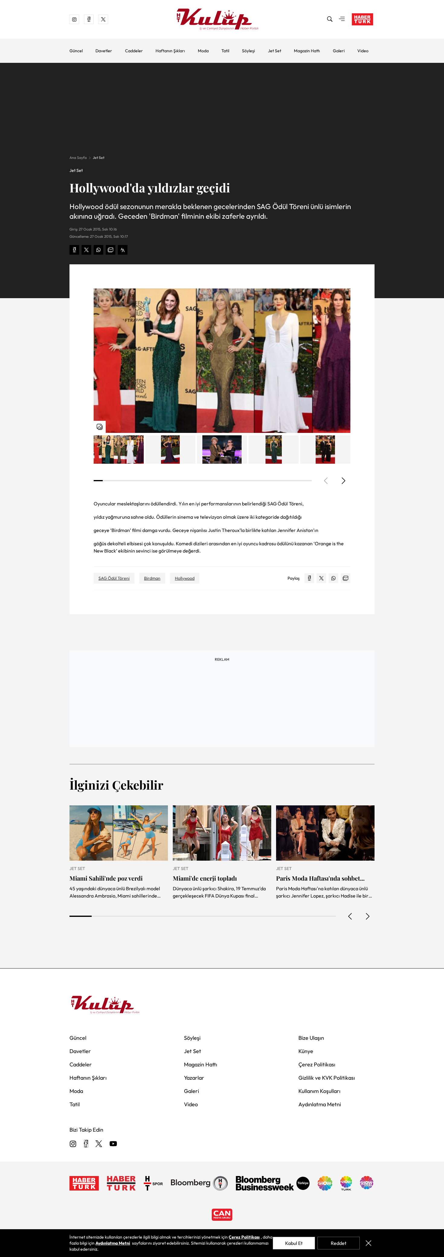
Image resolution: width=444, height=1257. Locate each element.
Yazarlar (194, 1077)
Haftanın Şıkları (170, 50)
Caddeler (134, 50)
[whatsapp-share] (98, 250)
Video (362, 50)
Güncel (76, 50)
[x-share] (86, 250)
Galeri (339, 50)
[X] (98, 1144)
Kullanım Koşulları (319, 1091)
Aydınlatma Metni (319, 1104)
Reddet (338, 1243)
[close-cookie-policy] (368, 1243)
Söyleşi (248, 50)
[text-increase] (122, 250)
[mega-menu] (342, 19)
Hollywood (185, 578)
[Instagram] (73, 1144)
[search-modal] (329, 19)
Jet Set (274, 50)
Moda (203, 50)
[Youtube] (113, 1144)
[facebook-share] (74, 250)
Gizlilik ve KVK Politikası (326, 1077)
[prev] (350, 916)
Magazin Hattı (307, 50)
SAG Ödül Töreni (114, 578)
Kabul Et (294, 1243)
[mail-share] (110, 250)
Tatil (225, 50)
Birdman (152, 578)
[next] (343, 480)
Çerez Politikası (316, 1064)
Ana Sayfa (78, 157)
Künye (305, 1051)
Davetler (103, 50)
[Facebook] (86, 1144)
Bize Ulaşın (311, 1037)
